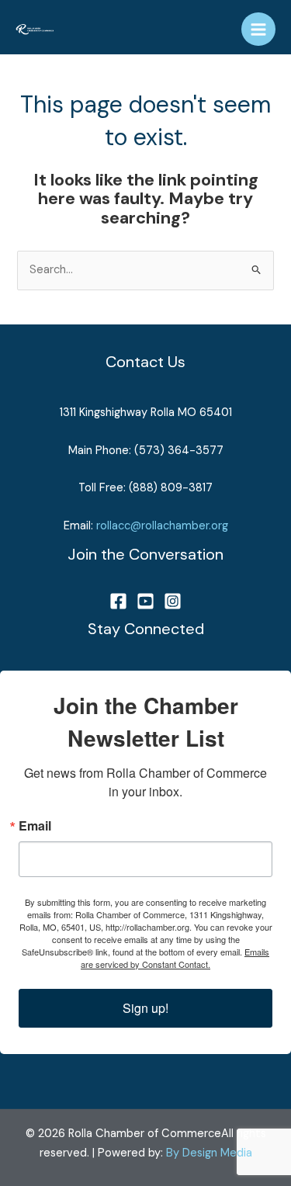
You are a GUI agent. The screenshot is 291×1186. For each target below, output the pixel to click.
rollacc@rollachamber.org (162, 525)
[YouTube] (145, 601)
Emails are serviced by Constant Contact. (175, 957)
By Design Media (209, 1153)
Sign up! (145, 1008)
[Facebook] (118, 601)
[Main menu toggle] (258, 29)
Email (35, 826)
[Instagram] (173, 601)
